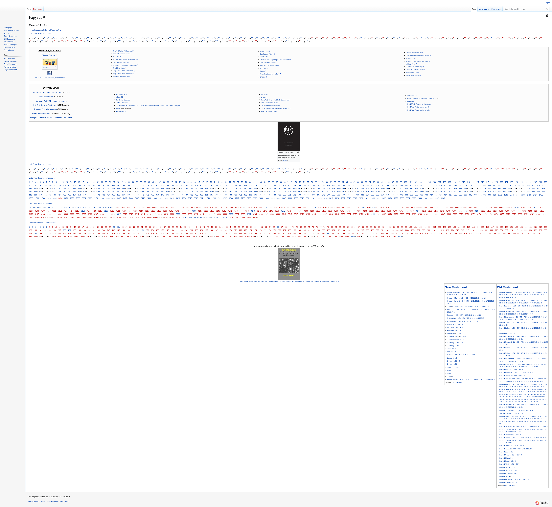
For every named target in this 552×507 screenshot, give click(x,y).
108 (100, 41)
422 (421, 192)
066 (338, 208)
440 (509, 192)
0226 (208, 214)
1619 (141, 237)
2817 (343, 198)
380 (216, 192)
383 (230, 192)
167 (211, 185)
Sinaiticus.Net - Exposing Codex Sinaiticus (274, 60)
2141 (259, 237)
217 (455, 185)
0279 (514, 214)
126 (216, 41)
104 (74, 41)
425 (435, 192)
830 (465, 195)
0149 (271, 211)
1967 (223, 237)
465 (113, 195)
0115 (77, 211)
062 (319, 208)
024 (133, 208)
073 (373, 208)
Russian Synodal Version (45, 109)
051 (265, 208)
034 (182, 208)
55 (317, 37)
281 (250, 188)
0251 (349, 214)
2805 (273, 198)
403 (328, 192)
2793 (249, 198)
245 (74, 188)
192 (333, 185)
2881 (426, 198)
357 (103, 192)
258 (137, 188)
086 (436, 208)
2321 (365, 237)
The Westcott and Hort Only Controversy (275, 100)
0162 (348, 211)
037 (197, 208)
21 (132, 37)
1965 (211, 237)
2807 (284, 198)
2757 (225, 198)
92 (520, 37)
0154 (300, 211)
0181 (460, 211)
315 (416, 188)
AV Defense (264, 68)
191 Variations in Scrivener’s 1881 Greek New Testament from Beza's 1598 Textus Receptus (148, 106)
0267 (443, 214)
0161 (342, 211)
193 (338, 185)
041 (216, 208)
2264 (329, 237)
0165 (365, 211)
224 (489, 185)
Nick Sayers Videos (266, 54)
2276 (353, 237)
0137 (200, 211)
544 (328, 195)
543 (323, 195)
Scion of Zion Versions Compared (417, 61)
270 (196, 188)
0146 (253, 211)
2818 (349, 198)
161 (181, 185)
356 (98, 192)
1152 (512, 195)
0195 (542, 211)
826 (445, 195)
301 (348, 188)
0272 (473, 214)
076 (387, 208)
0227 (213, 214)
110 (113, 41)
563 (40, 237)
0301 (125, 217)
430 (460, 192)
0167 (377, 211)
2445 (137, 198)
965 (64, 237)
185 (299, 185)
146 (108, 185)
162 (186, 185)
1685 (182, 237)
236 (30, 188)
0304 (143, 217)
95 (536, 37)
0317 (219, 217)
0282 (532, 214)
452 (49, 195)
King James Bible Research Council (418, 55)
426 (440, 192)
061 (314, 208)
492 (245, 195)
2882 (432, 198)
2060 (78, 198)
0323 (255, 217)
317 (426, 188)
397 (299, 192)
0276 (496, 214)
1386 (82, 237)
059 (304, 208)
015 (89, 208)
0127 (147, 211)
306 (372, 188)
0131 (171, 211)
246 (79, 188)
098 (495, 208)
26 (159, 37)
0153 (295, 211)
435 (484, 192)
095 (480, 208)
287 (279, 188)
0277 (502, 214)
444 (528, 192)
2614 (184, 198)
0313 (196, 217)
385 (240, 192)
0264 (426, 214)
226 (499, 185)
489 (230, 195)
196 (352, 185)
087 (441, 208)
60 (345, 37)
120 (177, 41)
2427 (119, 198)
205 (396, 185)
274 (216, 188)
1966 (217, 237)
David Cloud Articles (413, 76)
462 (98, 195)
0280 (520, 214)
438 (499, 192)
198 (362, 185)
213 (435, 185)
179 (269, 185)
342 (30, 192)
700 (421, 195)
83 (470, 37)
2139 (247, 237)
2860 (402, 198)
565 (333, 195)
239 (45, 188)
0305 (149, 217)
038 (202, 208)
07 (53, 208)
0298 (108, 217)
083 (421, 208)
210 (421, 185)
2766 (231, 198)
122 (190, 41)
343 (35, 192)
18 (115, 37)
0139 (212, 211)
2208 (294, 237)
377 (201, 192)
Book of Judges (504, 328)
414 (382, 192)
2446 (143, 198)
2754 (208, 198)
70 (399, 37)
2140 (253, 237)
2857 (384, 198)
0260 (402, 214)
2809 (296, 198)
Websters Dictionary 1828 (269, 65)
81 (459, 37)
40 (235, 37)
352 (79, 192)
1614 (135, 237)
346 (49, 192)
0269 (455, 214)
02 (34, 208)
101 (54, 41)
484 (206, 195)
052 (270, 208)
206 (401, 185)
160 (177, 185)
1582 (31, 198)
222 (479, 185)
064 (329, 208)
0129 (159, 211)
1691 (194, 237)
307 (377, 188)
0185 (483, 211)
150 (128, 185)
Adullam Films (410, 64)
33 (197, 37)
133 (261, 41)
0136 (194, 211)
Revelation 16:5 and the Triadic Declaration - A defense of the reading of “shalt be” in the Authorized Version (288, 281)
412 (372, 192)
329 (484, 188)
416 (391, 192)
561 (30, 237)
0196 (31, 214)
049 (255, 208)
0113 (66, 211)
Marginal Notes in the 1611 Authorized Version (51, 118)
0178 (442, 211)
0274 (485, 214)
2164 (288, 237)
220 (470, 185)
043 (226, 208)
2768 (243, 198)
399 (308, 192)
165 (201, 185)
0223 (190, 214)
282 (255, 188)
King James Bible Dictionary (123, 73)
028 (153, 208)
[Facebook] (49, 72)
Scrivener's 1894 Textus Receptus (51, 101)
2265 (335, 237)
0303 (137, 217)
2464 (155, 198)
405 (338, 192)
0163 (353, 211)
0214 (137, 214)
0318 (225, 217)
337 (523, 188)
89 (503, 37)
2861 (408, 198)
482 (196, 195)
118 (164, 41)
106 (87, 41)
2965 (443, 198)
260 (147, 188)
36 (214, 37)
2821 (367, 198)
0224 (196, 214)
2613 (178, 198)
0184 (477, 211)
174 (245, 185)
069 (353, 208)
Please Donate (48, 55)
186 (304, 185)
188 (313, 185)
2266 (341, 237)
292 (304, 188)
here (284, 160)
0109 (43, 211)
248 (89, 188)
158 (167, 185)
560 (543, 233)
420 (411, 192)
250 (98, 188)
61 (350, 37)
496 (265, 195)
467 (123, 195)
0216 (149, 214)
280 (245, 188)
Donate (45, 67)
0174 (418, 211)
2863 (420, 198)
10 (72, 37)
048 (250, 208)
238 (40, 188)
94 (530, 37)
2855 (373, 198)
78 (443, 37)
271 (201, 188)
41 (241, 37)
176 (255, 185)
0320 (237, 217)
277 (230, 188)
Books (118, 108)
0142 (230, 211)
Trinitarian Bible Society (268, 62)
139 (300, 41)
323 (455, 188)
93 (525, 37)
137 (287, 41)
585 (348, 195)
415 (387, 192)
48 (279, 37)
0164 (359, 211)
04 (42, 208)
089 (451, 208)
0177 (436, 211)
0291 (66, 217)
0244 (308, 214)
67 (383, 37)
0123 (124, 211)
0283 (538, 214)
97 (31, 41)
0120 (106, 211)
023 (128, 208)
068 (348, 208)
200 (372, 185)
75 (427, 37)
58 (334, 37)
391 (269, 192)
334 (509, 188)
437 (494, 192)
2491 (161, 198)
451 (45, 195)
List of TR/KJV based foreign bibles (419, 104)
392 (274, 192)
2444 (131, 198)
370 (167, 192)
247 (84, 188)
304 (362, 188)
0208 (102, 214)
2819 (355, 198)
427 (445, 192)
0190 (513, 211)
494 (255, 195)
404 (333, 192)
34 (203, 37)
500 (284, 195)
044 (231, 208)
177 (260, 185)
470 (137, 195)
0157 (318, 211)
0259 (396, 214)
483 (201, 195)
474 (157, 195)
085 (431, 208)
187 (308, 185)
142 (89, 185)
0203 (72, 214)
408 (352, 192)
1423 (529, 195)
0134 (183, 211)
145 (103, 185)
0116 (83, 211)
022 (123, 208)
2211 (306, 237)
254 (118, 188)
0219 (166, 214)
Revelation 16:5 (121, 94)
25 (154, 37)
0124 (130, 211)
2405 (382, 237)
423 (426, 192)
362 (128, 192)
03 (38, 208)
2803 (261, 198)
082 (417, 208)
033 (177, 208)
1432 (541, 195)
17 (110, 37)
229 (514, 185)
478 (177, 195)
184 (294, 185)
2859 (396, 198)
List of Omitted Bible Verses (270, 106)
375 (191, 192)
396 (294, 192)
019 (109, 208)
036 (192, 208)
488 (225, 195)
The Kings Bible (118, 68)
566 (338, 195)
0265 (432, 214)
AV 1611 (262, 77)
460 (89, 195)
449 (35, 195)
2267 (347, 237)
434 (479, 192)
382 (225, 192)
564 (45, 237)
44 (257, 37)
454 (59, 195)
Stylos (262, 71)
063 (324, 208)
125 (209, 41)
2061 (84, 198)
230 (519, 185)
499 (279, 195)
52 (301, 37)
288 (284, 188)
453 (54, 195)
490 (235, 195)
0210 (113, 214)
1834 (54, 198)
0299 (113, 217)
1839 (206, 237)
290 (294, 188)
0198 (43, 214)
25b (118, 227)
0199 (49, 214)
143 (93, 185)
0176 (430, 211)
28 (170, 37)
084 (426, 208)
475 (162, 195)
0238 (272, 214)
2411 (394, 237)
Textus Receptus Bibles (121, 54)
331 (494, 188)
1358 (76, 237)
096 (485, 208)
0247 (325, 214)
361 (123, 192)
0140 (218, 211)
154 (147, 185)
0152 (289, 211)
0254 (367, 214)
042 (221, 208)
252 (108, 188)
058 (299, 208)
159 (172, 185)
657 (382, 195)
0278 (508, 214)
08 (57, 208)
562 (35, 237)
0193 (530, 211)
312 (401, 188)
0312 (190, 217)
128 (229, 41)
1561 (99, 237)
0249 (337, 214)
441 (514, 192)
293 (308, 188)
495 (260, 195)
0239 (278, 214)
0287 (43, 217)
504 (304, 195)
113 (132, 41)
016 (94, 208)
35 (208, 37)
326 (470, 188)
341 (543, 188)
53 (306, 37)
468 (128, 195)
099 (500, 208)
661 (401, 195)
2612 (172, 198)
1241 (517, 195)
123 (197, 41)
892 (484, 195)
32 (192, 37)
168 (216, 185)
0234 (249, 214)
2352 (370, 237)
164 (196, 185)
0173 (412, 211)
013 (79, 208)
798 (426, 195)
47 (274, 37)
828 (455, 195)
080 (407, 208)
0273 (479, 214)
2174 (96, 198)
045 (236, 208)
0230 (231, 214)
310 (392, 188)
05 (45, 208)
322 (450, 188)
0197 (37, 214)
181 (279, 185)
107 (93, 41)
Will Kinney (410, 101)
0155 (306, 211)
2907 (437, 198)
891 (480, 195)
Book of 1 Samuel (505, 336)
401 (318, 192)
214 (440, 185)
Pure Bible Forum (412, 72)
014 (84, 208)
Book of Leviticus (505, 306)
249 (93, 188)
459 (84, 195)
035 (187, 208)
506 (313, 195)
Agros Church (120, 111)
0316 (213, 217)
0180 (454, 211)
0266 (437, 214)
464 (108, 195)
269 (191, 188)
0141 (224, 211)
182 (284, 185)
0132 (177, 211)
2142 (264, 237)
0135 (188, 211)
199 (367, 185)
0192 (524, 211)
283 (260, 188)
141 (84, 185)
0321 (243, 217)
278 (235, 188)
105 (80, 41)
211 (426, 185)
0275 (490, 214)
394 (284, 192)
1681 (158, 237)
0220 (172, 214)
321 (445, 188)
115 (145, 41)
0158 (324, 211)
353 (84, 192)
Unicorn (263, 97)
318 (431, 188)
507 (318, 195)
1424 (535, 195)
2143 (270, 237)
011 (70, 208)
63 (361, 37)
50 (290, 37)
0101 (511, 208)
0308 (166, 217)
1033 (70, 237)
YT (128, 76)
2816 (337, 198)
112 (125, 41)
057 (294, 208)
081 (412, 208)
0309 (172, 217)
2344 (108, 198)
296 (323, 188)
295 (318, 188)
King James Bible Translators (123, 71)
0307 (161, 217)
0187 (495, 211)
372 (177, 192)
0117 (89, 211)
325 (465, 188)
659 (392, 195)
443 (523, 192)
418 (401, 192)
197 (357, 185)
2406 (388, 237)
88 (498, 37)
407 (348, 192)
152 (137, 185)
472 (147, 195)
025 (138, 208)
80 (454, 37)
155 (152, 185)
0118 (94, 211)
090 (456, 208)
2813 (320, 198)
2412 (400, 237)
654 (367, 195)
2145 (282, 237)
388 (255, 192)
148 (118, 185)
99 (42, 41)
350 (69, 192)
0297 (102, 217)
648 (49, 237)
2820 (361, 198)
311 (396, 188)
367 (152, 192)
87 (492, 37)
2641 (202, 198)
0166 (371, 211)
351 (74, 192)
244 (69, 188)
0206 (90, 214)
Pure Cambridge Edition (269, 111)
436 (489, 192)
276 (225, 188)
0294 (84, 217)
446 (538, 192)
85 (481, 37)
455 (64, 195)
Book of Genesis (505, 292)
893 (489, 195)
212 (431, 185)
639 (357, 195)
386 (245, 192)
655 (372, 195)
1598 (111, 237)
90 (509, 37)
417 (396, 192)
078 (397, 208)
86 (487, 37)
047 (246, 208)
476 (167, 195)
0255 (373, 214)
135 (274, 41)
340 (538, 188)
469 (133, 195)
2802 (255, 198)
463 (103, 195)
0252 (355, 214)
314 (411, 188)
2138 (241, 237)
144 (98, 185)
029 (158, 208)
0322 (249, 217)
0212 (125, 214)
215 (445, 185)
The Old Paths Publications (122, 51)
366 (147, 192)
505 (308, 195)
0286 (37, 217)
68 (388, 37)
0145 (247, 211)
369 (162, 192)
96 (541, 37)
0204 (78, 214)
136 (281, 41)
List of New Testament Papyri (40, 33)
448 (30, 195)
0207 (96, 214)
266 (177, 188)
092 (465, 208)
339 (533, 188)
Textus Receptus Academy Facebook (48, 78)
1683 (170, 237)
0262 (414, 214)
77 (438, 37)
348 (59, 192)
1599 (117, 237)
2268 (102, 198)
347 (54, 192)
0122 (118, 211)
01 (30, 208)
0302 (131, 217)
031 (167, 208)
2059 (72, 198)
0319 (231, 217)
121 (184, 41)
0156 (312, 211)
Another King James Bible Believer (125, 59)
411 (367, 192)
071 (363, 208)
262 (157, 188)
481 (191, 195)
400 (313, 192)
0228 (219, 214)
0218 (160, 214)
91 (514, 37)
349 (64, 192)
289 (289, 188)
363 (133, 192)
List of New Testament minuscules (418, 107)
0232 (243, 214)
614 (352, 195)
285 (269, 188)
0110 (48, 211)
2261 (317, 237)
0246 (320, 214)
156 (157, 185)
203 (387, 185)
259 (142, 188)
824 (436, 195)
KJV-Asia (263, 57)
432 (470, 192)
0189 (507, 211)
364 (137, 192)
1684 (176, 237)
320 (440, 188)
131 (248, 41)
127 (222, 41)
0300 (119, 217)
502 (294, 195)
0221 (178, 214)
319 (435, 188)
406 (343, 192)
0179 (448, 211)
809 (59, 237)
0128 (153, 211)
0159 (330, 211)
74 (421, 37)
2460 (149, 198)
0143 (236, 211)
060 (309, 208)
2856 (378, 198)
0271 (467, 214)
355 (93, 192)
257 (133, 188)
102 (61, 41)
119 (171, 41)
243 (64, 188)
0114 (71, 211)
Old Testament (38, 92)
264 (167, 188)
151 (133, 185)
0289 (54, 217)
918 (494, 195)
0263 (420, 214)
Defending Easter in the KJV (269, 74)
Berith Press (264, 51)
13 (88, 37)
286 (274, 188)
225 (494, 185)
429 (455, 192)
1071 (500, 195)
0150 (277, 211)
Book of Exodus (504, 300)
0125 (135, 211)
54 (312, 37)
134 (268, 41)
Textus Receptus (122, 103)
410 (362, 192)
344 (40, 192)
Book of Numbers (505, 311)
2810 (302, 198)
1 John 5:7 (119, 97)
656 (377, 195)
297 (328, 188)
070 (358, 208)
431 (465, 192)
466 (118, 195)
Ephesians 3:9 (411, 95)
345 (45, 192)
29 (175, 37)
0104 (529, 208)
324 (460, 188)
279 (240, 188)
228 (509, 185)
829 (460, 195)
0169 (389, 211)
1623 (147, 237)
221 (475, 185)
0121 (112, 211)
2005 (229, 237)
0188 (501, 211)
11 (77, 37)
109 (106, 41)
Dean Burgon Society (120, 62)
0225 (202, 214)
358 (108, 192)
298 (333, 188)
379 (211, 192)
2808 (290, 198)
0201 (60, 214)
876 (475, 195)
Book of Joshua (504, 322)
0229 (225, 214)
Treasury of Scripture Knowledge (124, 65)
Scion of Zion (410, 58)
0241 (290, 214)
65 (372, 37)
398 (304, 192)
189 (318, 185)
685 (416, 195)
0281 (526, 214)
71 (405, 37)
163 (191, 185)
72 (410, 37)
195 (348, 185)
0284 (544, 214)
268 (186, 188)
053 (275, 208)
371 (172, 192)
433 (475, 192)
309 (387, 188)
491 (240, 195)
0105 (535, 208)
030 (162, 208)
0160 (336, 211)
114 (138, 41)
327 (475, 188)
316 (421, 188)
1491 (88, 237)
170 (225, 185)
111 (119, 41)
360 (118, 192)
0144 (241, 211)
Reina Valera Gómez (41, 113)
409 (357, 192)
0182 (465, 211)
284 (265, 188)
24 (148, 37)
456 (69, 195)
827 (450, 195)
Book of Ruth (503, 333)
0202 (66, 214)
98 (37, 41)
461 (93, 195)
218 (460, 185)
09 (61, 208)
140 (306, 41)
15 (99, 37)
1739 (37, 198)
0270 (461, 214)
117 (158, 41)
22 (137, 37)
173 (240, 185)
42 (246, 37)
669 (406, 195)
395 (289, 192)
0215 (143, 214)
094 (475, 208)
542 (538, 233)
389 (260, 192)
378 (206, 192)
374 (186, 192)
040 (211, 208)
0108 (37, 211)
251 (103, 188)
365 (142, 192)
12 (83, 37)
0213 (131, 214)
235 (543, 185)
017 (99, 208)
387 (250, 192)
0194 (536, 211)
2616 (196, 198)
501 (289, 195)
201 (377, 185)
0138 (206, 211)
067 (343, 208)
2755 (214, 198)
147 (113, 185)
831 (470, 195)
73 (416, 37)
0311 (184, 217)
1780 (43, 198)
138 (294, 41)
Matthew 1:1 (265, 94)
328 (479, 188)
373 (181, 192)
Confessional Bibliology (414, 52)
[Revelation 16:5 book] (289, 264)
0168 (383, 211)
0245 (314, 214)
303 (357, 188)
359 (113, 192)
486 (216, 195)
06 (49, 208)
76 (432, 37)
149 (123, 185)
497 (269, 195)
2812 (314, 198)
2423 (113, 198)
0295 (90, 217)
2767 (237, 198)
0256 (378, 214)
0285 (31, 217)
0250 (343, 214)
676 (411, 195)
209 (416, 185)
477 (172, 195)
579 (343, 195)
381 (221, 192)
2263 (323, 237)
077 (392, 208)
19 (121, 37)
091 (461, 208)
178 (265, 185)
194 (343, 185)
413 (377, 192)
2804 (267, 198)
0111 (54, 211)
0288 (49, 217)
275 (221, 188)
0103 (523, 208)
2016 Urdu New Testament (45, 105)
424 (431, 192)
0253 (361, 214)
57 (328, 37)
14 (93, 37)
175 (250, 185)
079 (402, 208)
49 (285, 37)
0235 (255, 214)
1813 (49, 198)
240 (49, 188)
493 (250, 195)
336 (519, 188)
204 (392, 185)
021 (118, 208)
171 (230, 185)
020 (114, 208)
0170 (395, 211)
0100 (506, 208)
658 (387, 195)
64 (367, 37)
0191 (518, 211)
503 (299, 195)
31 (186, 37)
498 (274, 195)
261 (152, 188)
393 (279, 192)
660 (396, 195)
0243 (302, 214)
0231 (237, 214)
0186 (489, 211)
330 (489, 188)
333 (504, 188)
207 (406, 185)
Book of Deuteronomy (507, 317)
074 (377, 208)
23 (143, 37)
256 (128, 188)
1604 (129, 237)
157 (162, 185)
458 (79, 195)
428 (450, 192)
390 (265, 192)
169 (221, 185)
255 (123, 188)
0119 (100, 211)
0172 (407, 211)
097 (490, 208)
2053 (66, 198)
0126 (141, 211)
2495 (166, 198)
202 (382, 185)
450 (40, 195)
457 (74, 195)
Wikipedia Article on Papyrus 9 (46, 30)
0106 (541, 208)
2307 (359, 237)
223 (484, 185)
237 (35, 188)
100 (48, 41)
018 (104, 208)
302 (352, 188)
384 (235, 192)
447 (543, 192)
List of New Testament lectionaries (418, 110)
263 (162, 188)
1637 (153, 237)
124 (203, 41)
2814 (325, 198)
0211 (119, 214)
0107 (31, 211)
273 (211, 188)
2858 (390, 198)
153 (142, 185)
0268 (449, 214)
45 (263, 37)
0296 (96, 217)
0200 (54, 214)
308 (382, 188)
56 (323, 37)
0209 (108, 214)
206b (413, 230)
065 (334, 208)
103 (67, 41)
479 (181, 195)
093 (470, 208)
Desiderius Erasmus (123, 100)
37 (219, 37)
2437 (125, 198)
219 (465, 185)
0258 (390, 214)
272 (206, 188)
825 (440, 195)
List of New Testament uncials (40, 203)
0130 (165, 211)
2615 (190, 198)
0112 (60, 211)
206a (407, 230)
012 (74, 208)
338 (528, 188)
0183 (471, 211)
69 (394, 37)
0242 (296, 214)
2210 (300, 237)
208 (411, 185)
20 (126, 37)
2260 (311, 237)
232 (528, 185)
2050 (60, 198)
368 (157, 192)
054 (280, 208)
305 (367, 188)
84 (476, 37)
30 (181, 37)
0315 (208, 217)
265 (172, 188)
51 (296, 37)
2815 (331, 198)
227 (504, 185)
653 (362, 195)
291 (299, 188)
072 (368, 208)
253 (113, 188)
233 (533, 185)
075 (382, 208)
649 (54, 237)
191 (328, 185)
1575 (105, 237)
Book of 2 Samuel (505, 342)
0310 (178, 217)
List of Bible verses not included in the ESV (276, 108)
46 (268, 37)
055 (285, 208)
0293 (78, 217)
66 (377, 37)
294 (313, 188)
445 (533, 192)
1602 (123, 237)
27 (164, 37)
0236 (261, 214)
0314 (202, 217)
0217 (155, 214)
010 (65, 208)
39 (230, 37)
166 (206, 185)
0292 (72, 217)
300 (343, 188)
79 (448, 37)
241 (54, 188)
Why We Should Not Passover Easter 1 (420, 98)
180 (274, 185)
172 (235, 185)
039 (206, 208)
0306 (155, 217)
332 (499, 188)
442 (519, 192)
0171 (401, 211)
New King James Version (269, 103)
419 (406, 192)
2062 (90, 198)
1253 (523, 195)
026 (143, 208)
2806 (278, 198)
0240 (284, 214)
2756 (219, 198)
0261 (408, 214)
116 (151, 41)
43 (252, 37)
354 (89, 192)
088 (446, 208)
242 (59, 188)
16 (104, 37)
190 (323, 185)
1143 (506, 195)
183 (289, 185)
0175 (424, 211)
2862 (414, 198)
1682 (164, 237)
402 (323, 192)
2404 (376, 237)
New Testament (54, 92)
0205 (84, 214)
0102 (517, 208)
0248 (331, 214)
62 (356, 37)
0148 (265, 211)
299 (338, 188)
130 (242, 41)
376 (196, 192)
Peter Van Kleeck (119, 76)
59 (339, 37)
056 (290, 208)
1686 (188, 237)
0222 (184, 214)
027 (148, 208)
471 (142, 195)
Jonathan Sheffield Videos (415, 69)
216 (450, 185)
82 (465, 37)
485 (211, 195)
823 (431, 195)
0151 (283, 211)
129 (235, 41)
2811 (308, 198)
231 (523, 185)
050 (260, 208)
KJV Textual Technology (414, 67)
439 (504, 192)
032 (172, 208)
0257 (384, 214)
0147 (259, 211)
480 (186, 195)
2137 (235, 237)
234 (538, 185)
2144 (276, 237)
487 (221, 195)
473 (152, 195)
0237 (266, 214)
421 (416, 192)
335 (514, 188)
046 (241, 208)
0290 (60, 217)
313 (406, 188)
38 (225, 37)
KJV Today (117, 56)
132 (255, 41)
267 (181, 188)
